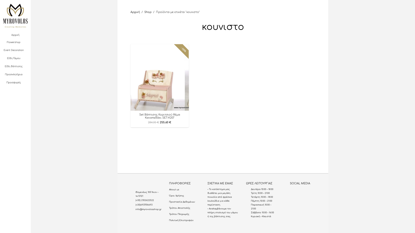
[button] (15, 94)
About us (174, 190)
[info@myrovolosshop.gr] (133, 209)
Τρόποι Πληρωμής (179, 214)
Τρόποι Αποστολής (179, 208)
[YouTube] (15, 104)
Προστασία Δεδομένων (182, 202)
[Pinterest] (20, 104)
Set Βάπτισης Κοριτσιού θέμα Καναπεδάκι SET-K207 (159, 116)
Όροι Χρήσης (176, 196)
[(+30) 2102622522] (133, 200)
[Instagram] (5, 104)
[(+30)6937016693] (133, 205)
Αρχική (135, 12)
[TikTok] (25, 104)
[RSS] (313, 190)
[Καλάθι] (15, 114)
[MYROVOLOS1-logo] (15, 16)
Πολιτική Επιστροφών (181, 220)
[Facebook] (10, 104)
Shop (148, 12)
